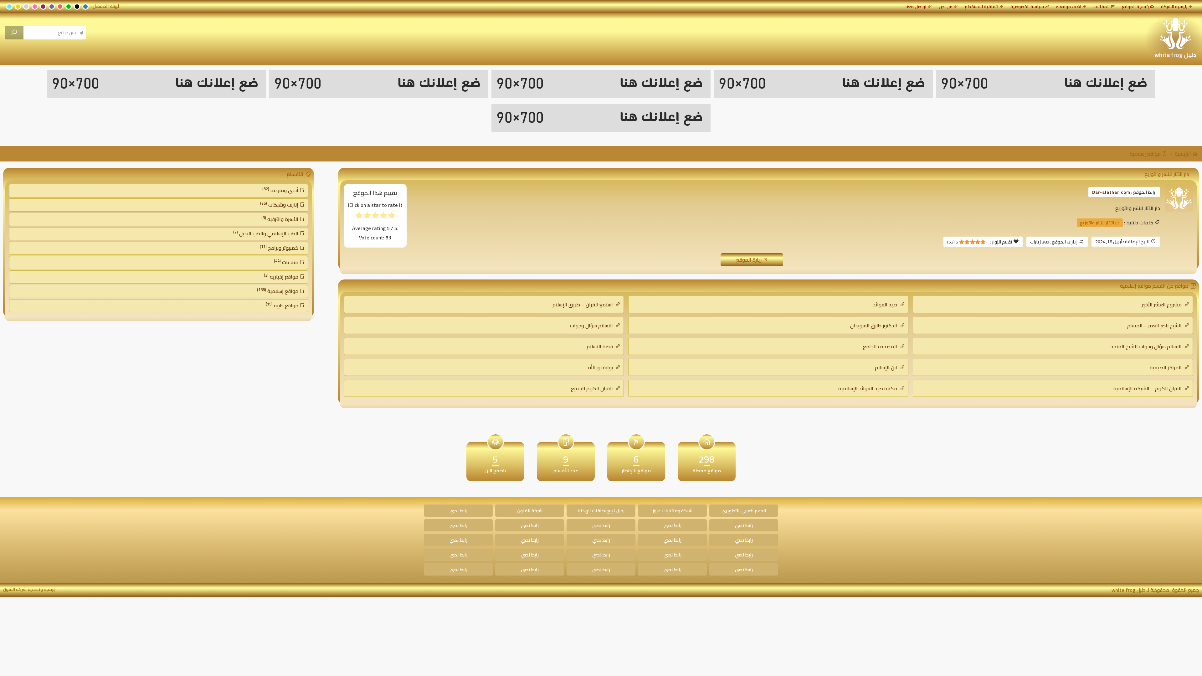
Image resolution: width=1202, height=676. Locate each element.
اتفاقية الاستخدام (981, 7)
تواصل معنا (916, 7)
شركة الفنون (529, 510)
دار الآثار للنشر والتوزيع (1100, 223)
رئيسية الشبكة (1174, 7)
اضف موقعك (1068, 7)
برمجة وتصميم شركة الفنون (29, 589)
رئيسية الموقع (1135, 7)
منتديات (287, 262)
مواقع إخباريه (282, 276)
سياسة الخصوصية (1027, 7)
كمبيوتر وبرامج (280, 248)
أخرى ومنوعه (281, 190)
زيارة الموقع (749, 259)
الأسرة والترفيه (280, 219)
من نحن (946, 7)
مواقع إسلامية (1146, 153)
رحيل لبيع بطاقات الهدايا (601, 510)
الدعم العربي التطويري (744, 510)
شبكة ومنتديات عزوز (672, 510)
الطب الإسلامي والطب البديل (266, 233)
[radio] (391, 217)
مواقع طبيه (283, 305)
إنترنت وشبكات (280, 204)
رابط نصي (458, 510)
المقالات (1101, 7)
